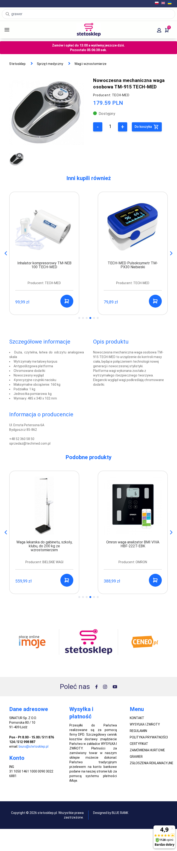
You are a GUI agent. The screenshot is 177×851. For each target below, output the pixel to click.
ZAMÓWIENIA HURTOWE (147, 750)
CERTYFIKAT (139, 744)
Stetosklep (17, 64)
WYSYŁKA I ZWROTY (145, 724)
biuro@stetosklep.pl (33, 746)
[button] (171, 253)
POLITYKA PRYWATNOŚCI (149, 737)
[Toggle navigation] (13, 29)
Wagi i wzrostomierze (90, 64)
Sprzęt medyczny (50, 64)
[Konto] (159, 30)
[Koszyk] (167, 30)
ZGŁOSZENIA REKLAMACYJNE (151, 763)
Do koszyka (144, 126)
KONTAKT (137, 718)
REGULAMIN (138, 731)
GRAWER (136, 756)
